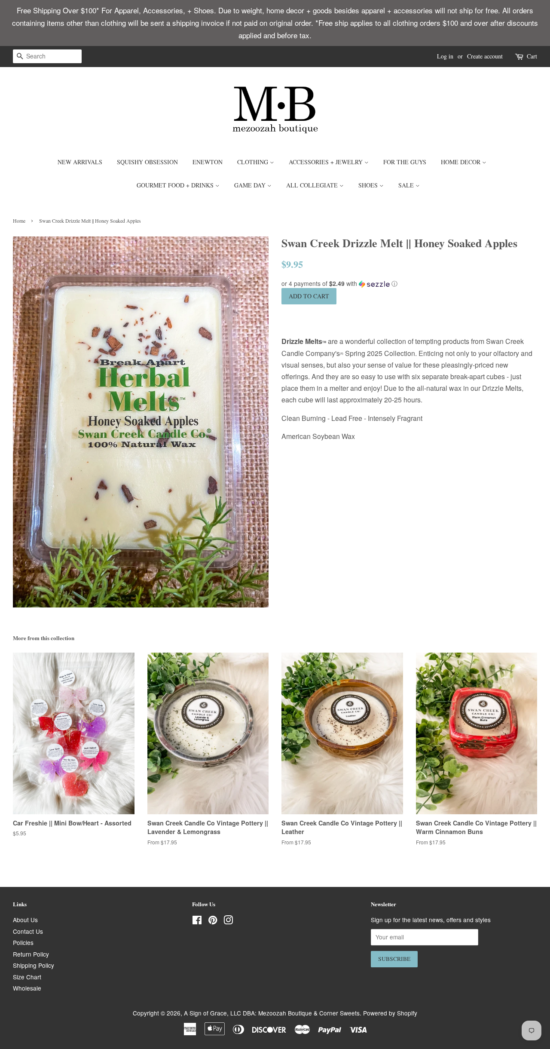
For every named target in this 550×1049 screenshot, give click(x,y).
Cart (532, 56)
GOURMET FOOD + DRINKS (176, 185)
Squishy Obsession (147, 162)
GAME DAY (250, 185)
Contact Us (28, 931)
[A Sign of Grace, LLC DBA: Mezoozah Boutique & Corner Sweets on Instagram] (228, 921)
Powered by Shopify (390, 1013)
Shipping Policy (33, 965)
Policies (23, 942)
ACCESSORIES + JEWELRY (326, 162)
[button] (409, 283)
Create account (485, 56)
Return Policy (31, 954)
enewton (207, 162)
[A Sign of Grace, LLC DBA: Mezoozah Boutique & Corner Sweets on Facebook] (197, 921)
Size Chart (27, 976)
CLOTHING (253, 162)
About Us (25, 919)
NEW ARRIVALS (80, 162)
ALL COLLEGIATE (312, 185)
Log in (445, 56)
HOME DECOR (461, 162)
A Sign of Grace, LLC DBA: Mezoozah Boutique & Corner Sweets (272, 1013)
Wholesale (27, 988)
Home (19, 220)
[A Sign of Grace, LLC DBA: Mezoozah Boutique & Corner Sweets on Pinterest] (212, 921)
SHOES (368, 185)
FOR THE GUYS (404, 162)
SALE (407, 185)
